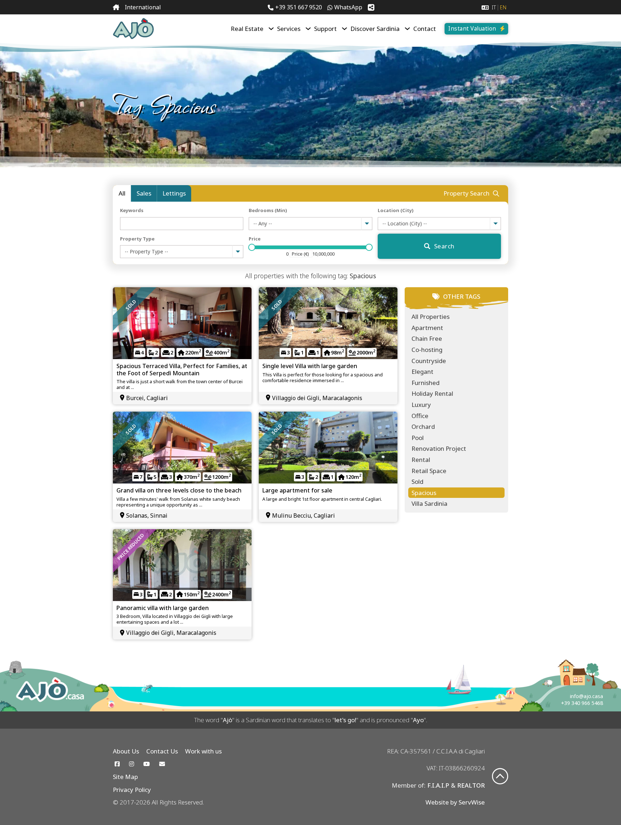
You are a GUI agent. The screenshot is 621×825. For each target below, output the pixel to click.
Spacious (423, 493)
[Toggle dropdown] (271, 29)
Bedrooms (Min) (268, 210)
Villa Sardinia (429, 503)
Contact (424, 29)
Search (444, 246)
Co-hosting (426, 349)
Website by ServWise (455, 802)
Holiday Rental (432, 393)
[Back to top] (500, 777)
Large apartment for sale (297, 490)
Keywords (131, 210)
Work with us (203, 751)
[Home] (116, 7)
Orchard (423, 426)
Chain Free (426, 338)
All (122, 193)
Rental (420, 459)
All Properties (430, 316)
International (143, 7)
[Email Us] (162, 764)
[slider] (252, 247)
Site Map (125, 777)
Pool (417, 438)
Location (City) (396, 210)
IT (494, 7)
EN (503, 7)
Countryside (428, 361)
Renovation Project (438, 448)
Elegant (422, 371)
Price (255, 238)
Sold (417, 481)
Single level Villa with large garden (309, 366)
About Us (126, 751)
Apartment (427, 328)
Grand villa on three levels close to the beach (179, 490)
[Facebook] (117, 764)
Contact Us (162, 751)
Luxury (421, 404)
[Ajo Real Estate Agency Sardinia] (133, 28)
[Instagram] (131, 764)
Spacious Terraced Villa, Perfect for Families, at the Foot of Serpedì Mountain (181, 369)
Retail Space (428, 471)
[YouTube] (147, 764)
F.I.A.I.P (438, 785)
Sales (144, 193)
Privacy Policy (132, 789)
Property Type (137, 238)
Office (419, 416)
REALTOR (471, 785)
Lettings (174, 193)
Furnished (425, 383)
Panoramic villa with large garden (162, 608)
